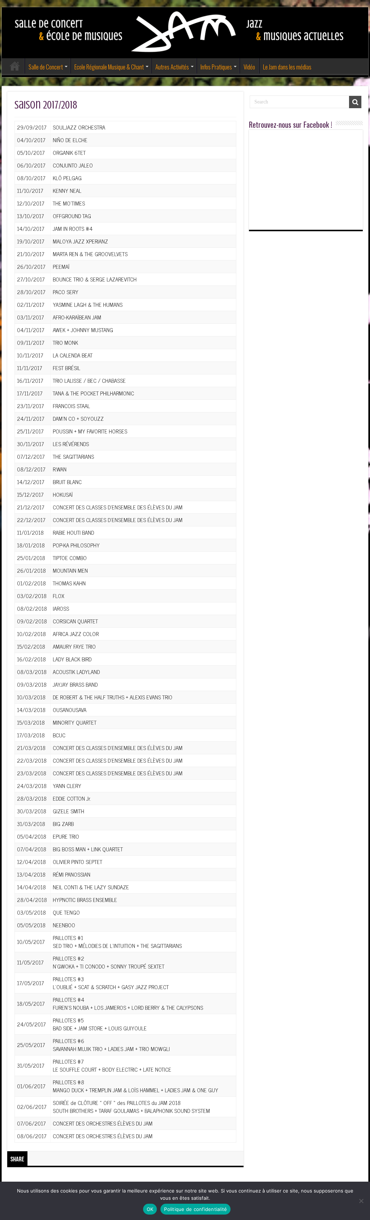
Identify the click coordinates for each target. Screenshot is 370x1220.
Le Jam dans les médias (287, 66)
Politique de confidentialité (195, 1209)
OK (150, 1209)
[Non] (361, 1200)
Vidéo (249, 66)
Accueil (14, 65)
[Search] (355, 102)
